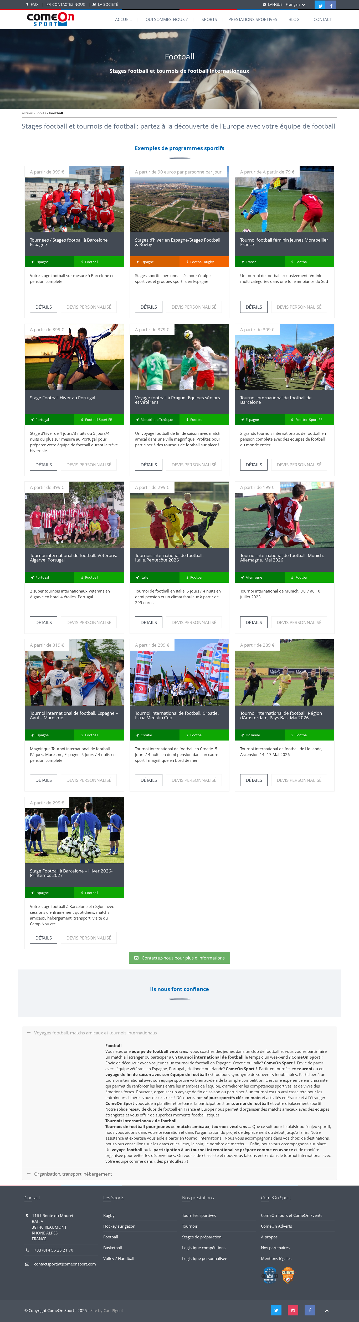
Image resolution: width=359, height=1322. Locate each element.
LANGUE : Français (284, 4)
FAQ (34, 4)
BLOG (294, 19)
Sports (41, 113)
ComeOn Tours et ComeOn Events (291, 1215)
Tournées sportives (199, 1215)
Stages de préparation (202, 1236)
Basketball (112, 1247)
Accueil (27, 113)
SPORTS (209, 19)
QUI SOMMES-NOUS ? (167, 19)
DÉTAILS (74, 199)
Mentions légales (276, 1258)
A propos (269, 1236)
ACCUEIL (123, 19)
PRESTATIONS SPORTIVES (252, 19)
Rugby (109, 1215)
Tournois (190, 1226)
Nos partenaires (275, 1247)
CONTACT (323, 19)
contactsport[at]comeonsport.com (65, 1264)
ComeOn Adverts (276, 1226)
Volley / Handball (118, 1258)
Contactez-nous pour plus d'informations (183, 958)
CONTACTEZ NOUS (68, 4)
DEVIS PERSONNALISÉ (88, 307)
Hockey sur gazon (119, 1226)
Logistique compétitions (203, 1247)
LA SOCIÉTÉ (108, 4)
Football (110, 1236)
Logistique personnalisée (204, 1258)
